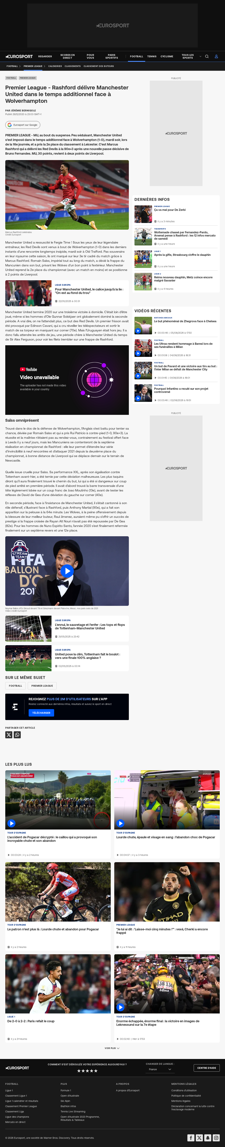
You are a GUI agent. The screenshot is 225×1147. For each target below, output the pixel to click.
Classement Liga (14, 1111)
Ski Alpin (65, 1101)
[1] (79, 1071)
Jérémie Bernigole (23, 110)
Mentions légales (180, 1101)
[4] (91, 1071)
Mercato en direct (15, 1122)
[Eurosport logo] (19, 56)
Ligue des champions (17, 1116)
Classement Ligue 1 (16, 1095)
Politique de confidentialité (186, 1095)
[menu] (207, 56)
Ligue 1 (9, 1090)
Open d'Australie (70, 1095)
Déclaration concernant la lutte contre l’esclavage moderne (192, 1108)
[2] (83, 1071)
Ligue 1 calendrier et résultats (21, 1101)
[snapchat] (207, 1137)
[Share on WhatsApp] (17, 734)
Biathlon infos (68, 1106)
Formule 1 (66, 1090)
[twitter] (199, 1137)
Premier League (28, 78)
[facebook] (190, 1137)
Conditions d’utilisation (184, 1090)
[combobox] (160, 1069)
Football (11, 78)
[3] (87, 1071)
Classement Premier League (21, 1106)
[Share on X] (8, 734)
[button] (67, 571)
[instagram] (216, 1137)
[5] (96, 1071)
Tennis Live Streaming (73, 1111)
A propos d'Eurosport (128, 1090)
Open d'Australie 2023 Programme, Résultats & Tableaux (80, 1118)
